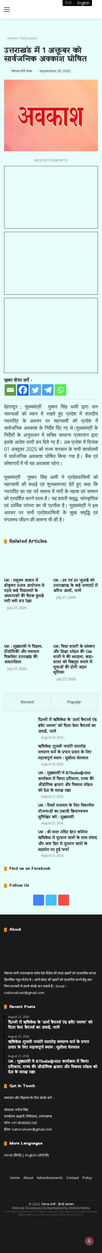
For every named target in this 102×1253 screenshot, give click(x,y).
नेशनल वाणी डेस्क (21, 71)
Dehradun (28, 38)
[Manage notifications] (89, 1241)
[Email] (10, 390)
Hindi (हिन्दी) (12, 1155)
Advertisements (50, 1177)
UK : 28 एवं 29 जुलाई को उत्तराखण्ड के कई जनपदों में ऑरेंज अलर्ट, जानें (75, 586)
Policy (87, 1177)
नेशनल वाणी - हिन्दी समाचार (57, 1204)
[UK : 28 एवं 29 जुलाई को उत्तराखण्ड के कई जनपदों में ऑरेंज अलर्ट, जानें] (75, 562)
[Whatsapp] (60, 390)
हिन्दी (68, 2)
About (28, 1177)
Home (12, 38)
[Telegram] (48, 390)
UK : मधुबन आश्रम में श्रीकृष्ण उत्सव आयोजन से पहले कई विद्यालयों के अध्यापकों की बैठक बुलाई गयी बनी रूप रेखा (24, 591)
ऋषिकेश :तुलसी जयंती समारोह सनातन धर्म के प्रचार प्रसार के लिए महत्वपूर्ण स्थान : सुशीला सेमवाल (64, 752)
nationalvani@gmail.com (24, 992)
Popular (74, 701)
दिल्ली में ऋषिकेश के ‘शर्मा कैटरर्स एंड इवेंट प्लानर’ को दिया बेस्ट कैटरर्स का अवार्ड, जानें (67, 725)
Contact (72, 1177)
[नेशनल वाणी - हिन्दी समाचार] (35, 9)
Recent (27, 701)
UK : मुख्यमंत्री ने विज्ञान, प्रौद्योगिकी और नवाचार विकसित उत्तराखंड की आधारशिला (23, 654)
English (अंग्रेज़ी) (37, 1155)
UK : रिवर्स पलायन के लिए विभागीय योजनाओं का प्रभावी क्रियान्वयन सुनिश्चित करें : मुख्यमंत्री (66, 811)
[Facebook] (23, 390)
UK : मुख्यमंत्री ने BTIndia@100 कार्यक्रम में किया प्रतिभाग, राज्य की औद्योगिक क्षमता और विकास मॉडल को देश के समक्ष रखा (66, 782)
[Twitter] (35, 390)
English (83, 2)
